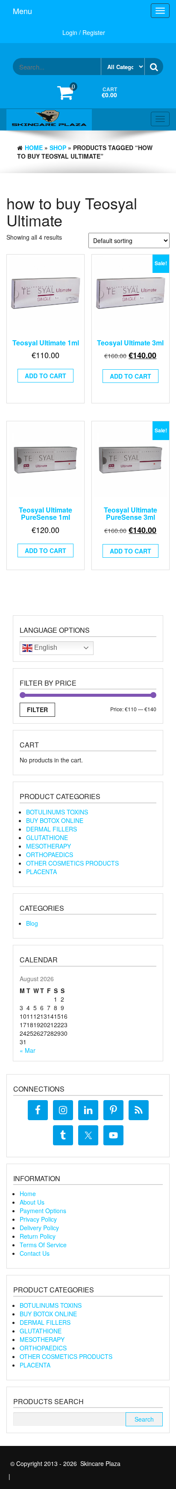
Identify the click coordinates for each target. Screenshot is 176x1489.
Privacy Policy (38, 1219)
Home (34, 147)
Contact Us (35, 1253)
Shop (58, 147)
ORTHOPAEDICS (49, 854)
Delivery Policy (39, 1227)
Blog (32, 923)
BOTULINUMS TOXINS (57, 812)
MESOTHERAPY (48, 846)
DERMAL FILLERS (51, 829)
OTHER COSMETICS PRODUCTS (72, 863)
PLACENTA (41, 871)
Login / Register (83, 32)
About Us (32, 1202)
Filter (37, 709)
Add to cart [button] (45, 375)
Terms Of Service (43, 1244)
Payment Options (43, 1210)
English (44, 647)
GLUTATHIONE (47, 837)
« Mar (27, 1050)
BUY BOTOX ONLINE (54, 820)
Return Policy (38, 1236)
